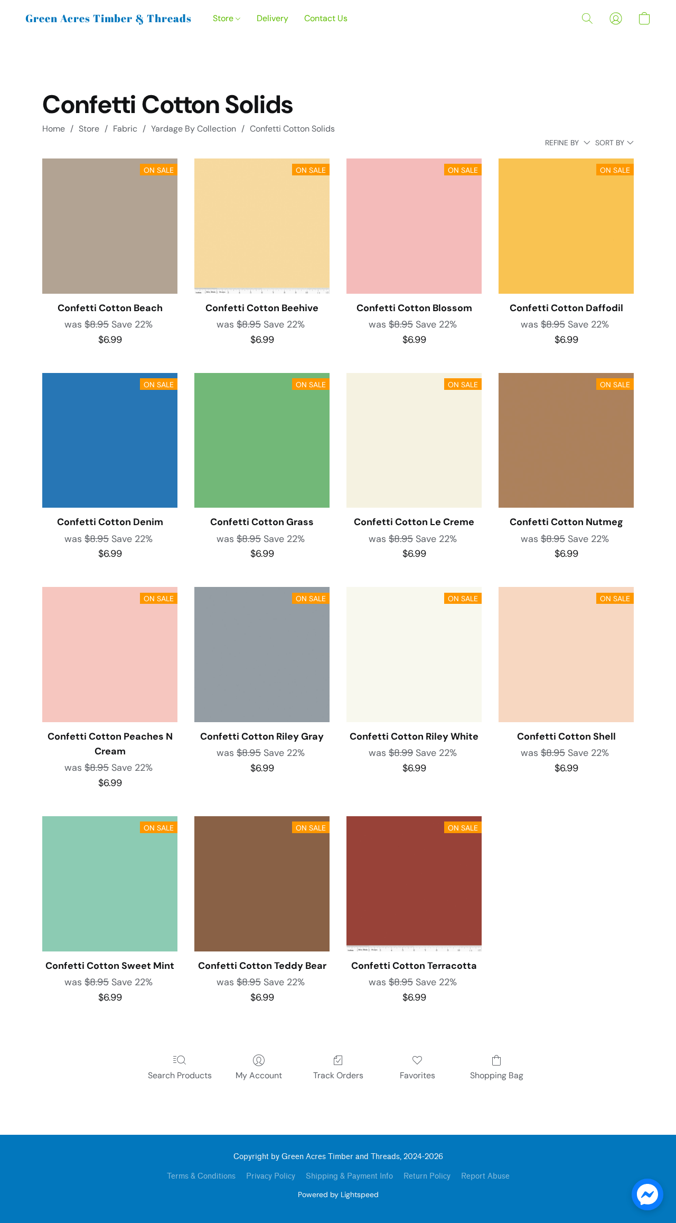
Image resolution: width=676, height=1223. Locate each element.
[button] (108, 18)
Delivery (272, 18)
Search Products (180, 1075)
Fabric (125, 128)
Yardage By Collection (193, 128)
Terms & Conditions (201, 1176)
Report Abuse (485, 1176)
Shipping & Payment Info (349, 1176)
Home (53, 128)
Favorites (417, 1075)
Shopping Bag (496, 1075)
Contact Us (326, 18)
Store (224, 18)
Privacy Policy (270, 1176)
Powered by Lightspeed (338, 1194)
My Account (259, 1075)
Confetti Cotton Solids (292, 128)
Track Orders (338, 1075)
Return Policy (426, 1176)
